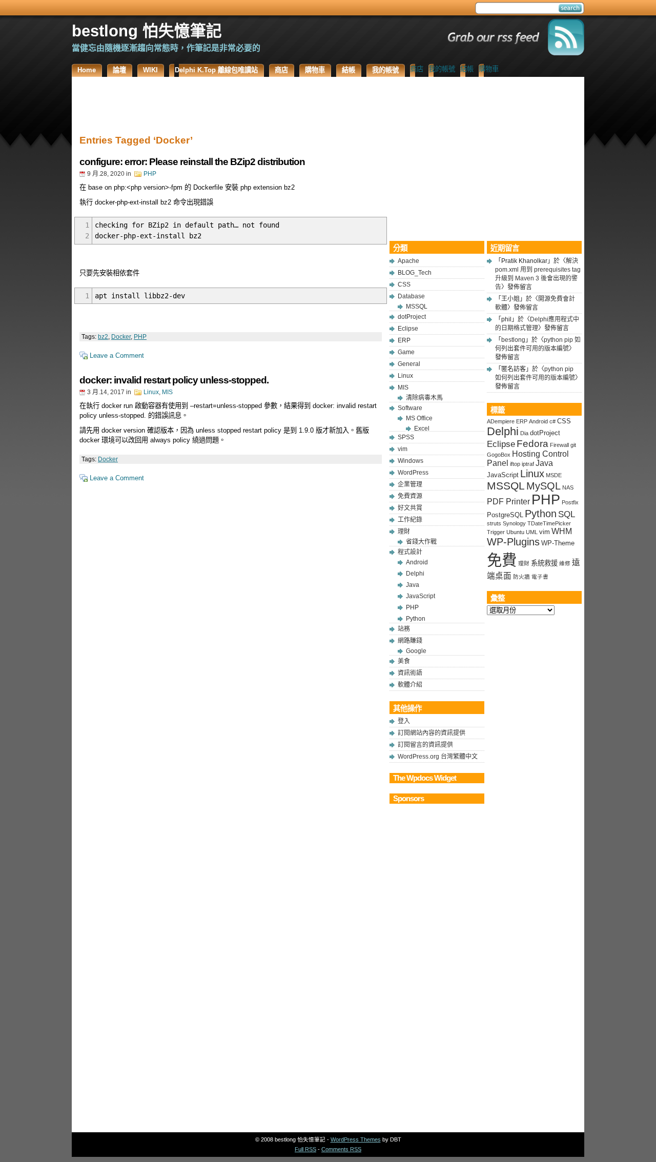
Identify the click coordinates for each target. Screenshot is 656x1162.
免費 (502, 560)
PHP (150, 173)
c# (552, 421)
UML (532, 532)
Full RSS (305, 1149)
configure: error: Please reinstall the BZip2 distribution (192, 161)
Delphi (415, 573)
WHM (561, 531)
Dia (524, 433)
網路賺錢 (410, 640)
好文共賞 (410, 508)
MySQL (543, 486)
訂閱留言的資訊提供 (425, 744)
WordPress (413, 472)
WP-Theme (558, 543)
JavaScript (420, 596)
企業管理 (410, 484)
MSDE (554, 475)
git (573, 445)
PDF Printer (508, 501)
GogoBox (498, 455)
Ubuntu (515, 532)
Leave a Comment (117, 355)
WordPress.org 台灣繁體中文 (438, 756)
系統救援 (544, 563)
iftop (515, 464)
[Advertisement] (231, 102)
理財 (404, 531)
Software (410, 408)
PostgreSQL (505, 515)
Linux (151, 392)
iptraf (528, 464)
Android (417, 562)
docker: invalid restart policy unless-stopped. (174, 380)
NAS (567, 487)
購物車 (489, 69)
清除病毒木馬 (424, 397)
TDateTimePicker (549, 523)
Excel (421, 428)
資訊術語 (410, 673)
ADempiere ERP (507, 421)
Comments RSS (341, 1149)
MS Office (419, 418)
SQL (566, 514)
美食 (404, 661)
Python (415, 618)
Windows (410, 460)
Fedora (532, 443)
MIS (167, 392)
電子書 (539, 577)
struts (494, 523)
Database (411, 296)
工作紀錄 (410, 519)
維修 (564, 563)
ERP (404, 340)
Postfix (570, 502)
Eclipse (408, 328)
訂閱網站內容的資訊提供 (431, 733)
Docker (121, 336)
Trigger (496, 532)
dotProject (412, 316)
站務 (404, 629)
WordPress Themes (356, 1139)
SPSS (406, 437)
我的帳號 (441, 69)
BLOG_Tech (415, 272)
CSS (404, 284)
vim (402, 449)
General (409, 364)
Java (412, 584)
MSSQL (416, 306)
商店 (416, 69)
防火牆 (521, 577)
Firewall (559, 445)
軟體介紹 (410, 684)
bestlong (513, 339)
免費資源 (410, 496)
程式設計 (410, 552)
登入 (404, 721)
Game (406, 352)
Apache (408, 260)
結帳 (467, 69)
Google (416, 651)
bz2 (103, 336)
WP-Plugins (513, 541)
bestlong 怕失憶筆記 (147, 30)
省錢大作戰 (421, 541)
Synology (514, 523)
